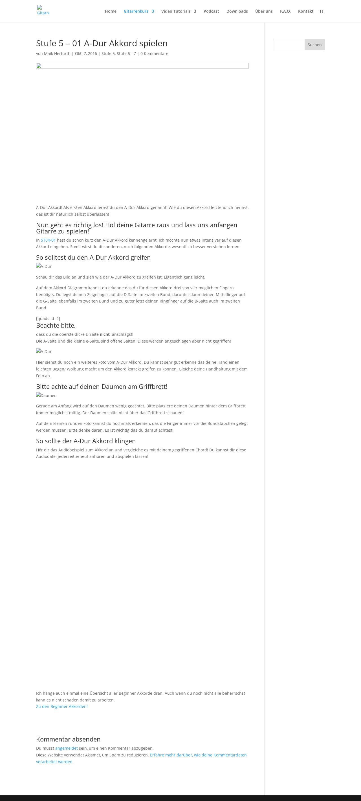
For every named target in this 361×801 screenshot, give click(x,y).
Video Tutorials (176, 11)
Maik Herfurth (57, 53)
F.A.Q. (285, 11)
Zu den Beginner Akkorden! (62, 706)
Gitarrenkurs (136, 11)
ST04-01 (48, 240)
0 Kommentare (154, 53)
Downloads (237, 11)
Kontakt (306, 11)
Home (110, 11)
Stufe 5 (108, 53)
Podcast (211, 11)
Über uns (264, 11)
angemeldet (66, 748)
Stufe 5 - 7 (126, 53)
